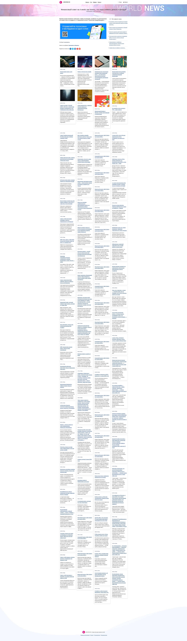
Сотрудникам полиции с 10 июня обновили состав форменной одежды (101, 574)
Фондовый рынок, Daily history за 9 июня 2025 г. (85, 518)
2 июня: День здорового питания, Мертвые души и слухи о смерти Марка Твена (119, 339)
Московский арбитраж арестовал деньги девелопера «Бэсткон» (67, 368)
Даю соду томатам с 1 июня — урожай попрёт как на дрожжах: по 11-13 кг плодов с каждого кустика (119, 292)
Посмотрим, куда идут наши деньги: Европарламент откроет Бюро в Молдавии (84, 161)
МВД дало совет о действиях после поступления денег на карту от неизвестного (67, 241)
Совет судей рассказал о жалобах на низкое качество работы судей (67, 577)
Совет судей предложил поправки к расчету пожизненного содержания (66, 220)
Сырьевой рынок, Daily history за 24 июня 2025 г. (102, 287)
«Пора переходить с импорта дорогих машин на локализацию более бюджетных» (85, 107)
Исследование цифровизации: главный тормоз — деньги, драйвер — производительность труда (67, 512)
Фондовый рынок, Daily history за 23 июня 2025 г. (102, 267)
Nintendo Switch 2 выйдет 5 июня (84, 354)
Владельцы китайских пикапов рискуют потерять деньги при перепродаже (67, 471)
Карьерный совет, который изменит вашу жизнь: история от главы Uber (67, 304)
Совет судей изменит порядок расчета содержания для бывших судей (67, 559)
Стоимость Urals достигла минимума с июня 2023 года (101, 591)
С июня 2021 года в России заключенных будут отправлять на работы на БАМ (118, 137)
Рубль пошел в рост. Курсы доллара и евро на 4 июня (101, 535)
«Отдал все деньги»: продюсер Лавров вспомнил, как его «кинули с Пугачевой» (67, 407)
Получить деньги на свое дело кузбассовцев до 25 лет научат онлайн (67, 448)
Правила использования (85, 635)
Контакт (99, 2)
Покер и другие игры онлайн (84, 71)
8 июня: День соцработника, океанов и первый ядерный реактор (101, 555)
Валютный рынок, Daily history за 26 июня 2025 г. (85, 575)
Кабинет (126, 2)
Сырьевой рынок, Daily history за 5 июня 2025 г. (102, 342)
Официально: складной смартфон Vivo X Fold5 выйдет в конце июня (117, 246)
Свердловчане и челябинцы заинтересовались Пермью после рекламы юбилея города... (116, 44)
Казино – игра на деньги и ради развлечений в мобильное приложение (66, 426)
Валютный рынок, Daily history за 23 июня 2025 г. (102, 246)
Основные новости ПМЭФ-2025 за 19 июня (83, 481)
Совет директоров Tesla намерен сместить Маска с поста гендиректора (66, 281)
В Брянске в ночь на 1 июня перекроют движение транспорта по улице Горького (119, 229)
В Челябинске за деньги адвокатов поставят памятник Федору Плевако (67, 493)
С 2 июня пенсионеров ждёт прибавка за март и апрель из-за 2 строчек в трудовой (119, 184)
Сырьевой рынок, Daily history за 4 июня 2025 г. (102, 358)
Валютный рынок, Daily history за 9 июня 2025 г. (102, 136)
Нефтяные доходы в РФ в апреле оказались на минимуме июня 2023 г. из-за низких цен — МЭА (119, 161)
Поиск (120, 2)
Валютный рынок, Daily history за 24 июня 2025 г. (102, 190)
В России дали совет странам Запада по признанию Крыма (67, 180)
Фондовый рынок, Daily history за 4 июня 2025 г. (102, 396)
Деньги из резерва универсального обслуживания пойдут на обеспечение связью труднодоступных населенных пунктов (85, 206)
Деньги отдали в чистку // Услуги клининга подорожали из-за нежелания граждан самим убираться (85, 230)
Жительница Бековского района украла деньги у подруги (66, 386)
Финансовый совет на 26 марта (66, 72)
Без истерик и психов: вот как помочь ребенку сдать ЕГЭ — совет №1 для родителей (67, 202)
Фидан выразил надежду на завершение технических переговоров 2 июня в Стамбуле (119, 268)
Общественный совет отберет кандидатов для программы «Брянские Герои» (67, 159)
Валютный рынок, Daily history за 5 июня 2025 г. (102, 455)
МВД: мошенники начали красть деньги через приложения (66, 348)
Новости (87, 2)
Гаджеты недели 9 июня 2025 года (85, 460)
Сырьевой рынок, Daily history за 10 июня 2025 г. (85, 537)
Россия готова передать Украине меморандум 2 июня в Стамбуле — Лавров (119, 207)
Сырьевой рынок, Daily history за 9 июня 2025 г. (102, 157)
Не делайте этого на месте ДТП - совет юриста (118, 109)
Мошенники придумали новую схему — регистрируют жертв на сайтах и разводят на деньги (85, 183)
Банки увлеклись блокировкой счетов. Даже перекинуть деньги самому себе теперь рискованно (85, 277)
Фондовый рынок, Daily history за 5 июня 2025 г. (102, 436)
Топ (91, 2)
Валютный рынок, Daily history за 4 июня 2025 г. (102, 415)
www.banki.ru (67, 42)
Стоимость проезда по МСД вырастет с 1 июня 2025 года (102, 375)
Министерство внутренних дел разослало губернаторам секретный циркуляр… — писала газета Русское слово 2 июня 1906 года (119, 363)
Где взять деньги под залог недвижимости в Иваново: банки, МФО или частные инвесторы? (66, 535)
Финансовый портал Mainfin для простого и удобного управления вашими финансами (119, 74)
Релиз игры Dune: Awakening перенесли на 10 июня (102, 476)
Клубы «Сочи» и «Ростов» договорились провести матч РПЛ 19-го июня (102, 498)
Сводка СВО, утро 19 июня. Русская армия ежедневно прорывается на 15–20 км (101, 519)
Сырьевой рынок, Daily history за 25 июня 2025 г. (102, 230)
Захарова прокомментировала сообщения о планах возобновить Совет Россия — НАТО (67, 259)
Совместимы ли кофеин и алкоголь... (117, 47)
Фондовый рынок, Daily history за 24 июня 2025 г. (102, 210)
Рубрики (94, 2)
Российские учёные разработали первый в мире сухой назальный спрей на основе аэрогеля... (118, 23)
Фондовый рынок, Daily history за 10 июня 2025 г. (102, 303)
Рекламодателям (104, 635)
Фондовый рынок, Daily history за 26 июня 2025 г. (102, 323)
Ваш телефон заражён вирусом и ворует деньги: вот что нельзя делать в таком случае (85, 137)
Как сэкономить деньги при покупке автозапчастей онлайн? (66, 326)
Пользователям (97, 635)
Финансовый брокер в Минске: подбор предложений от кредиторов (102, 113)
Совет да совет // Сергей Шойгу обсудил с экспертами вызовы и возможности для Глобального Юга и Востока (67, 107)
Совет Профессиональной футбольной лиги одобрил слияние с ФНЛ (66, 137)
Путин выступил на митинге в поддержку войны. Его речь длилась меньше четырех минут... (118, 38)
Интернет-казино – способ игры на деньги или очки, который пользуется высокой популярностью (84, 253)
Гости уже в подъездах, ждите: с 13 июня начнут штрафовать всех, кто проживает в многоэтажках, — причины (119, 315)
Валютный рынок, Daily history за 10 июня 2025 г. (85, 554)
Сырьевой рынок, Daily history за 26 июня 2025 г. (102, 173)
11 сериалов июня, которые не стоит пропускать (84, 502)
